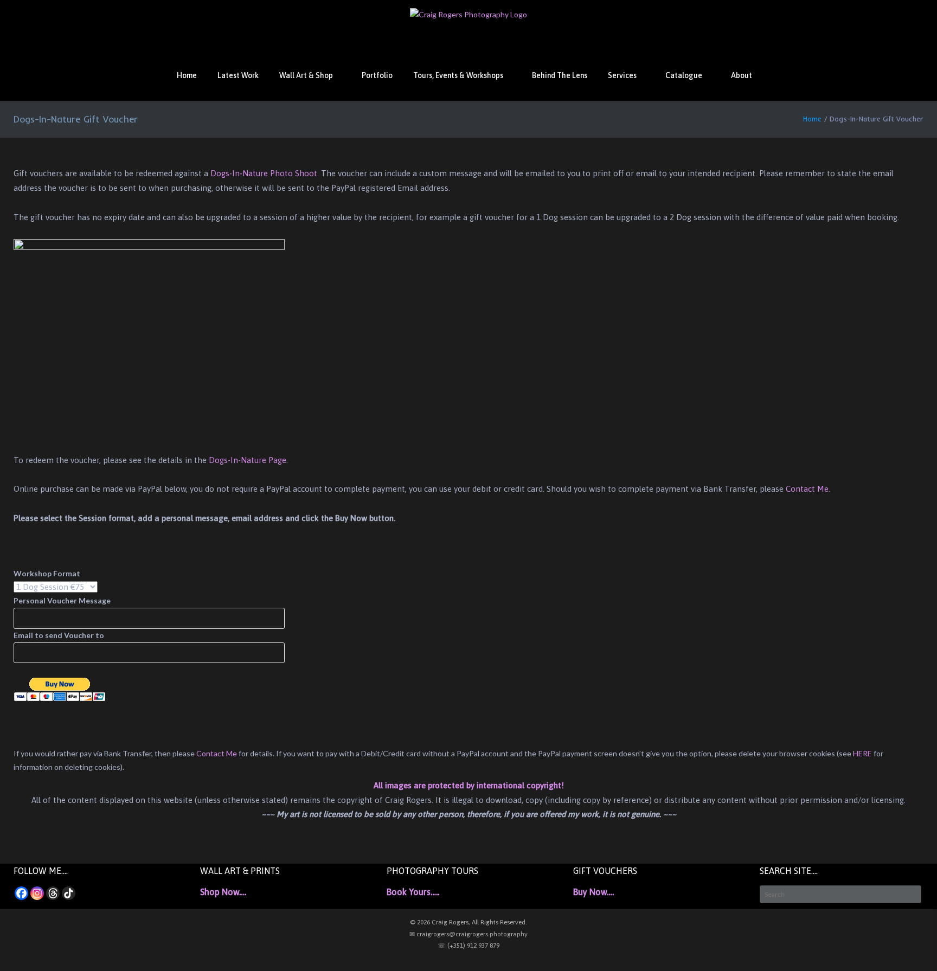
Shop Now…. (223, 892)
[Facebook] (21, 893)
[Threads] (53, 893)
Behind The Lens (559, 75)
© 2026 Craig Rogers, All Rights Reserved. (468, 922)
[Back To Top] (909, 944)
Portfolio (377, 75)
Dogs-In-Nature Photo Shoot (263, 173)
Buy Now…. (593, 892)
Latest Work (238, 75)
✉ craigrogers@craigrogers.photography (468, 934)
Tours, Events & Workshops (458, 75)
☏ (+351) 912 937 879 (468, 945)
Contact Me (807, 488)
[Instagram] (37, 893)
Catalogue (683, 75)
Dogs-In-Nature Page (247, 460)
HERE (862, 753)
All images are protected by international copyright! (469, 785)
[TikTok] (68, 893)
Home (187, 75)
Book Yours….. (413, 892)
